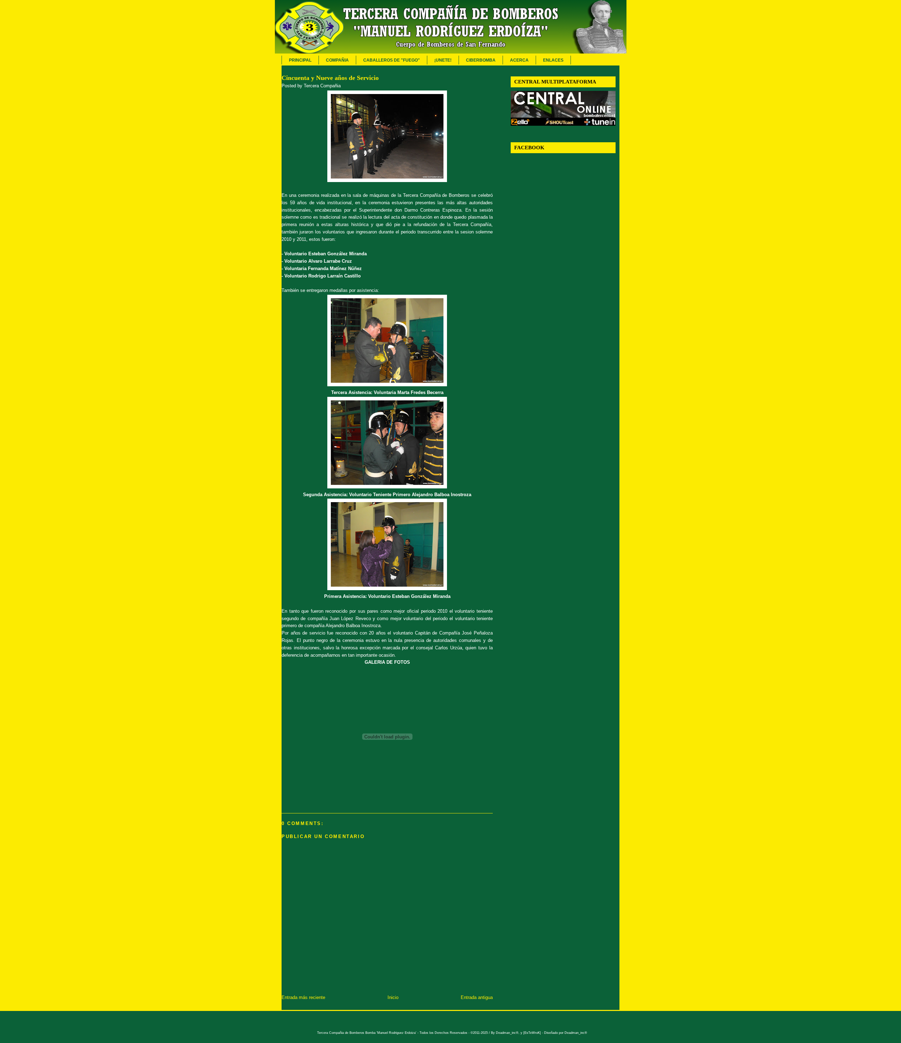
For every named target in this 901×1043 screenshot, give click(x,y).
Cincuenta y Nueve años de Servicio (330, 77)
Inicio (393, 997)
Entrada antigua (477, 997)
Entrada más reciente (303, 997)
